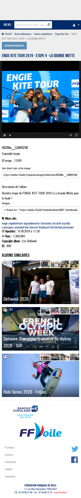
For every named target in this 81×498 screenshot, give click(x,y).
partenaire (68, 227)
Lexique (8, 469)
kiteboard (44, 227)
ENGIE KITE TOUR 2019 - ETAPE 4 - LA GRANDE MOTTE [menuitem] (39, 36)
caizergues (8, 227)
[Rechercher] (48, 24)
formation (45, 223)
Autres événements (23, 34)
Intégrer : (6, 203)
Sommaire (10, 476)
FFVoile (61, 9)
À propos (9, 447)
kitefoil (58, 227)
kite (27, 227)
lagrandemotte (32, 223)
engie (5, 223)
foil (51, 227)
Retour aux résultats (14, 46)
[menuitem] (75, 25)
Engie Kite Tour (62, 34)
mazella (66, 223)
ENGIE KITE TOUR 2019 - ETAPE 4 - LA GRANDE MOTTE (38, 56)
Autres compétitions (43, 34)
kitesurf (34, 227)
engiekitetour (15, 223)
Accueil (8, 34)
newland (19, 227)
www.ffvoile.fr (60, 492)
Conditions (10, 462)
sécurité (56, 223)
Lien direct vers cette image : (17, 168)
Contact (9, 455)
